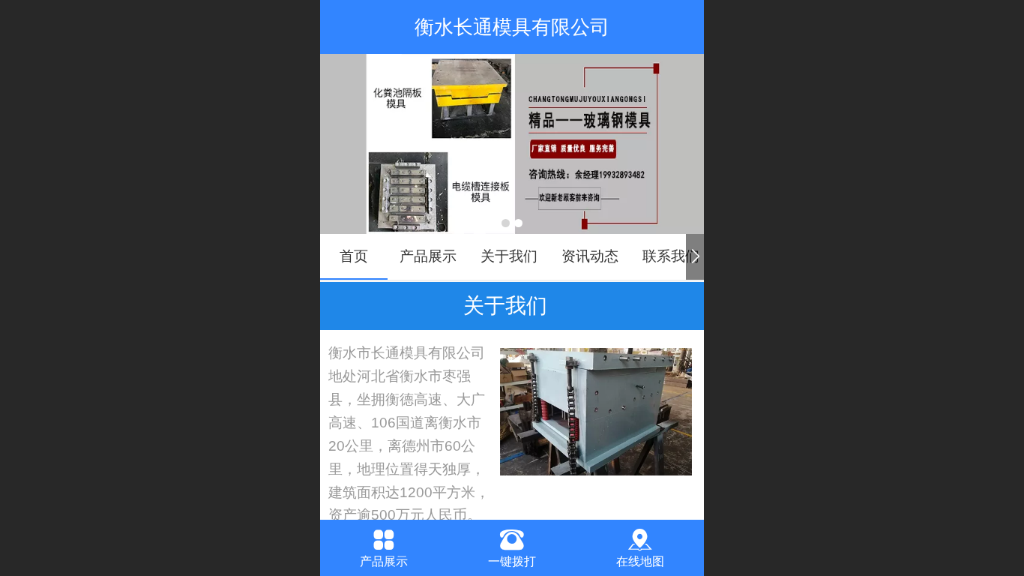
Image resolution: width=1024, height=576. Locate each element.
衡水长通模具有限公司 (512, 27)
